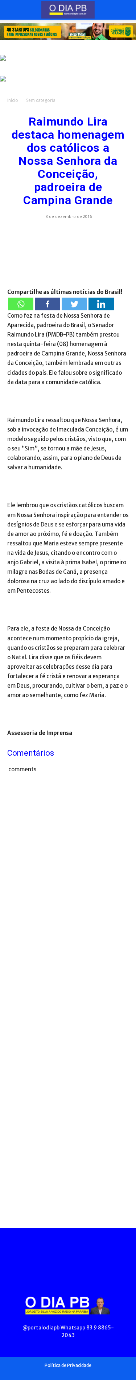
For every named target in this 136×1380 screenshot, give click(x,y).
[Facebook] (47, 304)
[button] (12, 10)
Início (12, 100)
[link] (68, 31)
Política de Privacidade (68, 1365)
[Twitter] (74, 304)
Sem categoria (40, 100)
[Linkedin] (101, 304)
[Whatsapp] (20, 304)
